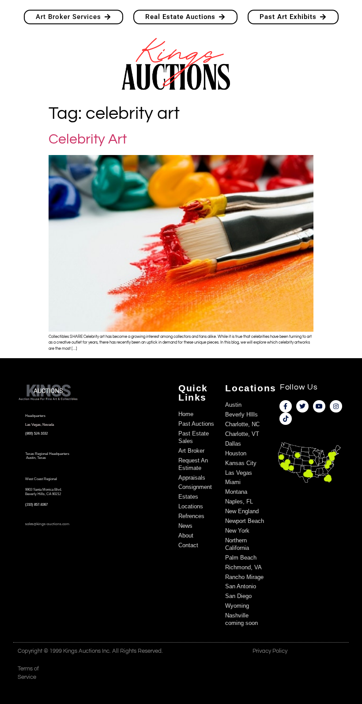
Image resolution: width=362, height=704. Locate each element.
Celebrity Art (88, 139)
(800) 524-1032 (36, 433)
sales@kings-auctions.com (47, 524)
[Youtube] (319, 406)
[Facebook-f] (285, 406)
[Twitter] (302, 406)
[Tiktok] (285, 419)
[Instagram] (336, 406)
